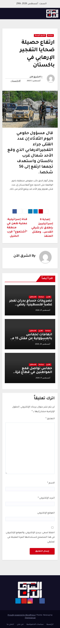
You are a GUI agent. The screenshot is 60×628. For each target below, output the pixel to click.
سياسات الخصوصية (35, 625)
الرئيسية (50, 625)
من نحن (20, 625)
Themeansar (30, 618)
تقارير (48, 297)
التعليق (50, 419)
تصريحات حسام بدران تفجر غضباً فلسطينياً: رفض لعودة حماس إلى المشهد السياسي (30, 306)
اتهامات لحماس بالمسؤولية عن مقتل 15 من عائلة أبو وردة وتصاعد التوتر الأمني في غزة (30, 340)
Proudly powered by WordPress (21, 615)
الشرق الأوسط (40, 35)
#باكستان (15, 81)
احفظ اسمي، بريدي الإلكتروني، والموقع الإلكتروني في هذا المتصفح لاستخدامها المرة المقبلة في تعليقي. (30, 537)
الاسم (51, 483)
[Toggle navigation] (5, 13)
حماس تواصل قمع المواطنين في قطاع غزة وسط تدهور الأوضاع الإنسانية (33, 374)
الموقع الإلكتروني (46, 513)
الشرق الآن (35, 77)
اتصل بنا (10, 625)
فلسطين (33, 297)
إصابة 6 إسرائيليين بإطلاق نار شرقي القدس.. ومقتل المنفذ (42, 228)
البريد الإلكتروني (46, 498)
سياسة (50, 35)
